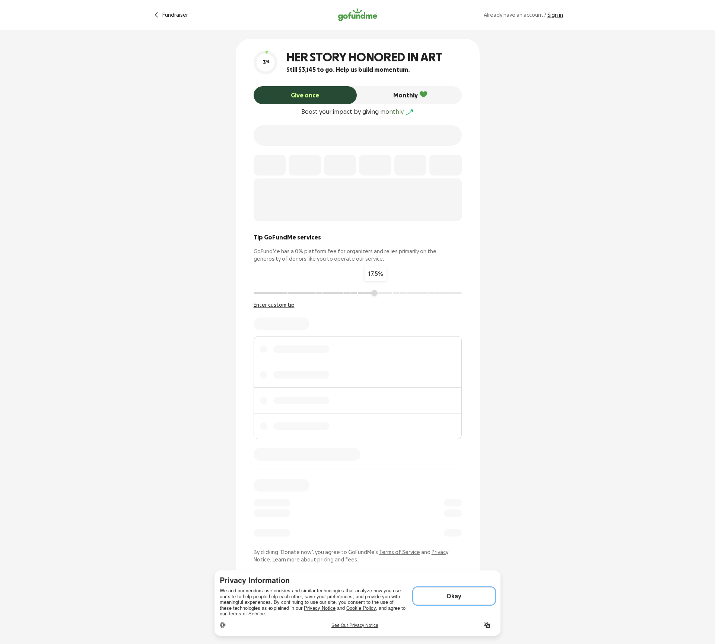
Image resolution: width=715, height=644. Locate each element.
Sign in (555, 15)
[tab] (305, 95)
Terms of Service (399, 552)
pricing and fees (337, 560)
